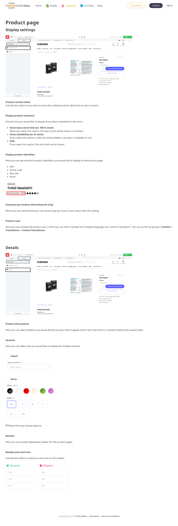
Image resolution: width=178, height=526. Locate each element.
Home (38, 5)
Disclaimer (94, 516)
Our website (136, 5)
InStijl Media (81, 516)
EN (171, 5)
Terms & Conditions (111, 516)
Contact (156, 5)
